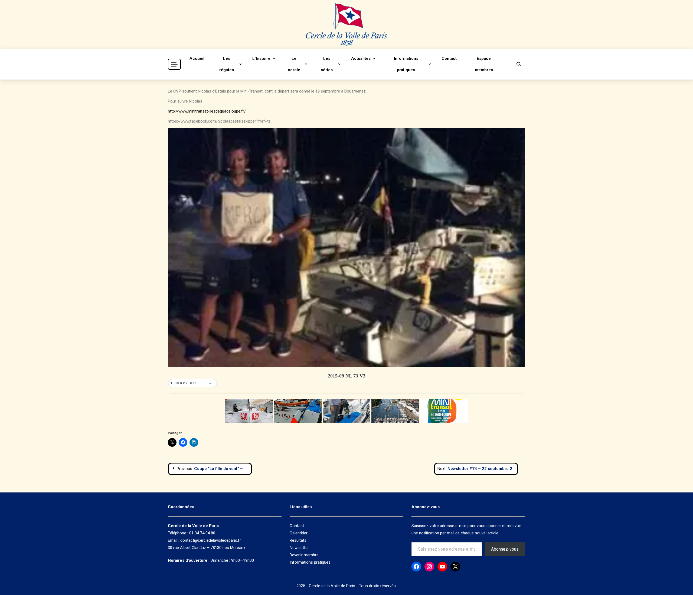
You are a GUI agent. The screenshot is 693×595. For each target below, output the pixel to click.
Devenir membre (304, 555)
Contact (449, 58)
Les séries (327, 64)
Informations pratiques (406, 64)
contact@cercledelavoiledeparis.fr (210, 540)
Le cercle (294, 64)
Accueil (196, 58)
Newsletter (299, 547)
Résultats (298, 540)
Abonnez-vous (505, 549)
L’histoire (261, 58)
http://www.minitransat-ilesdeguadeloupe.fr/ (207, 111)
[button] (192, 383)
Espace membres (484, 64)
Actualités (361, 58)
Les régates (226, 64)
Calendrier (299, 533)
